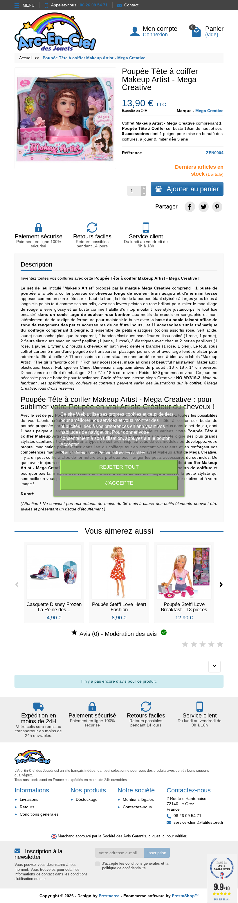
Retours (27, 807)
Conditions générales (39, 814)
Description (36, 264)
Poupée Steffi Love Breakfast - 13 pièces (184, 606)
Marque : (185, 110)
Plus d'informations (78, 452)
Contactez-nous (137, 807)
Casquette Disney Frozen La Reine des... (54, 606)
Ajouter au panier (193, 189)
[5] (220, 644)
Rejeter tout (119, 467)
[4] (211, 644)
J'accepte (119, 483)
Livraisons (29, 799)
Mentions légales (138, 799)
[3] (202, 644)
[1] (185, 644)
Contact (131, 5)
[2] (193, 644)
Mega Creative (209, 110)
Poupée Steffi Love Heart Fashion (119, 606)
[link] (190, 207)
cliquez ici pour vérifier (167, 836)
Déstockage (87, 799)
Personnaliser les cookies (121, 452)
